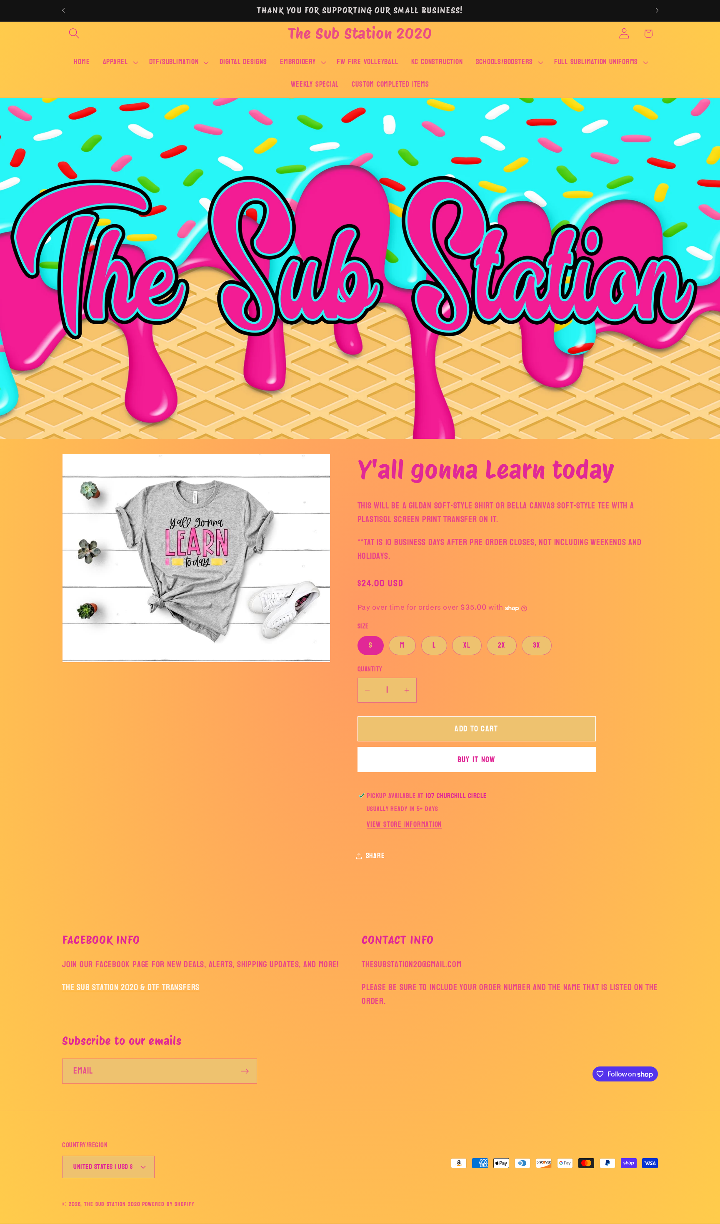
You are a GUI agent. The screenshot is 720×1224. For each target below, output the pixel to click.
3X (536, 646)
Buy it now (477, 759)
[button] (74, 33)
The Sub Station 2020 (112, 1204)
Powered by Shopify (168, 1204)
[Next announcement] (657, 10)
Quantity (370, 669)
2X (501, 646)
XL (466, 646)
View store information (404, 825)
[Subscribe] (245, 1071)
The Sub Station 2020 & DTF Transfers (131, 987)
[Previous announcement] (63, 10)
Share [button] (375, 856)
